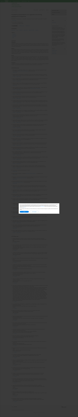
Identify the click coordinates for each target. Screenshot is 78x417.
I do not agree (34, 211)
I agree (24, 211)
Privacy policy (42, 206)
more (24, 207)
